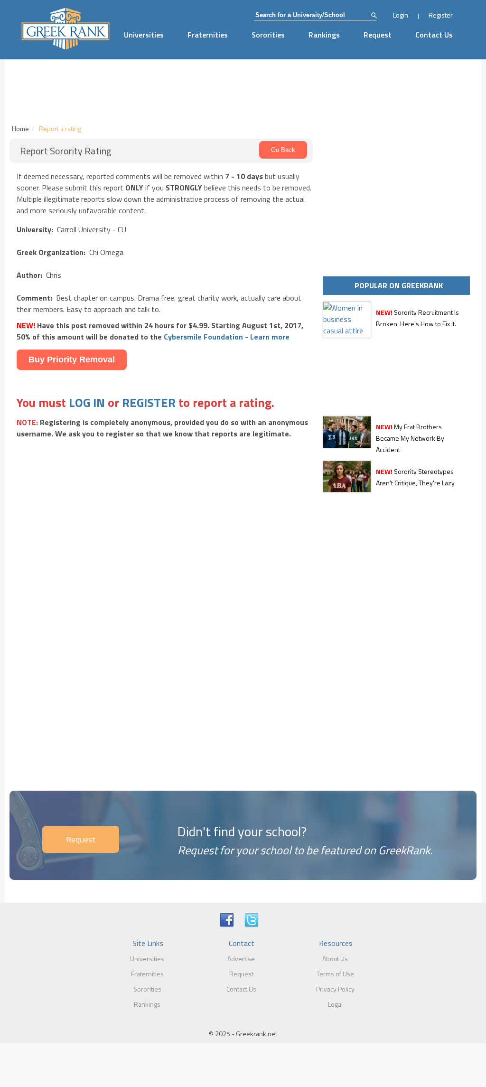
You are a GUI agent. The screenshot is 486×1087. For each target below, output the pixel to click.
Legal (335, 1004)
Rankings (324, 34)
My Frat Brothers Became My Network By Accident (410, 438)
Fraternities (207, 34)
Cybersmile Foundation (203, 336)
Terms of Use (335, 974)
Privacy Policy (335, 989)
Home (20, 128)
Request (378, 34)
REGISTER (149, 402)
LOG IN (87, 402)
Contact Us (434, 34)
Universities (144, 34)
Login (400, 15)
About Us (335, 959)
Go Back (283, 149)
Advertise (241, 959)
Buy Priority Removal (71, 359)
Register (441, 15)
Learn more (270, 336)
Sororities (268, 34)
